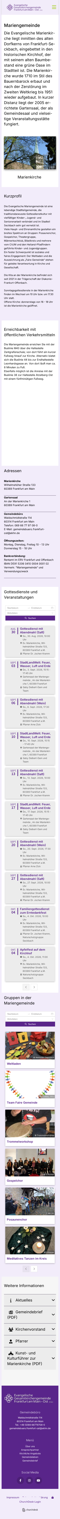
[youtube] (38, 1480)
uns (33, 1446)
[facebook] (20, 1480)
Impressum (13, 1497)
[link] (11, 1300)
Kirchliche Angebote (30, 1453)
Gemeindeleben (30, 1457)
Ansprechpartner (30, 1449)
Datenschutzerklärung (35, 1497)
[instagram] (29, 1480)
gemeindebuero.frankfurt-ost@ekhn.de (30, 1428)
